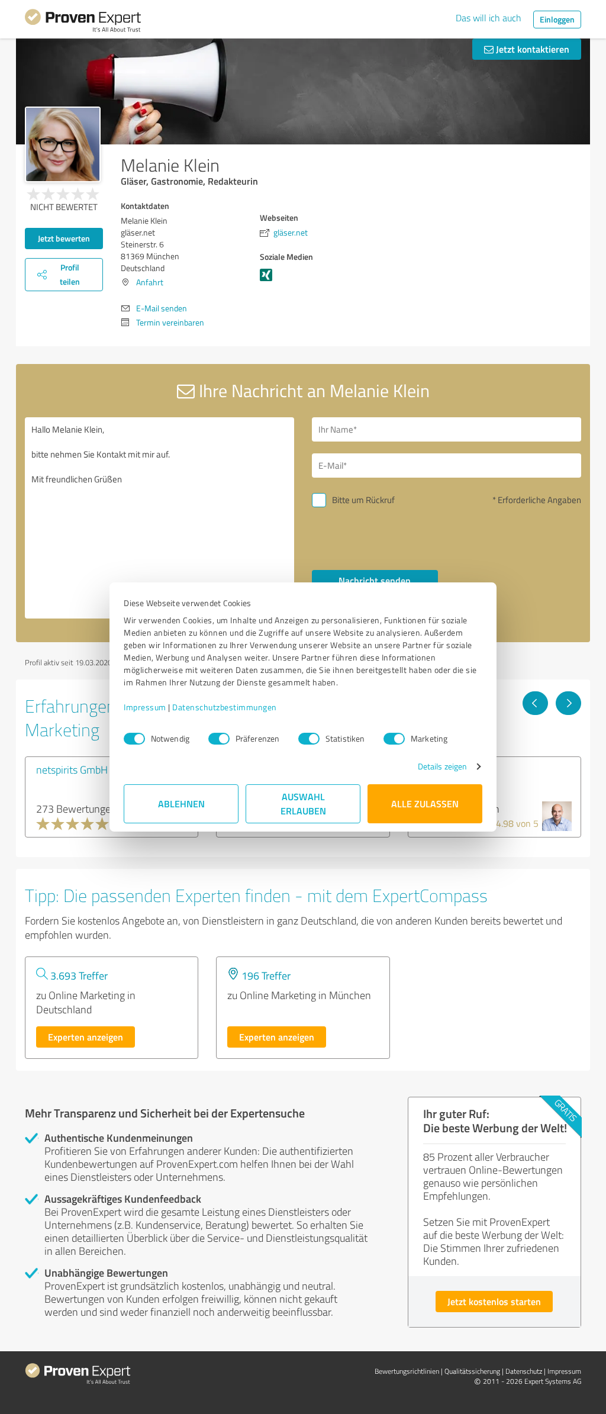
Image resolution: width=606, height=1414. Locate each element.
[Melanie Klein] (62, 144)
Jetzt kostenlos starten (494, 1301)
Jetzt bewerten (64, 238)
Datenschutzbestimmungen (224, 707)
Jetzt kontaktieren (531, 49)
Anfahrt (149, 282)
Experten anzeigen (85, 1036)
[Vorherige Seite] (535, 703)
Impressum (145, 707)
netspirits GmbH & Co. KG (92, 769)
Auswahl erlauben (303, 803)
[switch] (219, 739)
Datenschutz (523, 1371)
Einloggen (557, 19)
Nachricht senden (375, 580)
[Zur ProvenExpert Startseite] (83, 22)
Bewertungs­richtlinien (407, 1371)
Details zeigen (442, 766)
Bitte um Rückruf (363, 500)
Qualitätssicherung (472, 1371)
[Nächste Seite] (568, 703)
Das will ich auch (488, 17)
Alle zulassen (425, 803)
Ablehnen (181, 803)
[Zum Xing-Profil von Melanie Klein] (268, 280)
